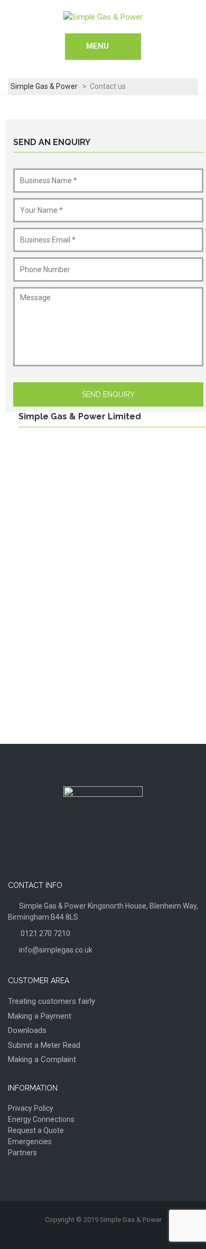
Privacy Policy (30, 1108)
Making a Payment (39, 1016)
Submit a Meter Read (44, 1045)
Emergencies (30, 1141)
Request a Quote (36, 1130)
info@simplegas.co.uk (87, 619)
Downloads (27, 1030)
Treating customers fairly (51, 1001)
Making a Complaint (42, 1059)
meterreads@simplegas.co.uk (100, 695)
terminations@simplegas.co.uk (102, 648)
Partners (22, 1152)
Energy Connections (41, 1119)
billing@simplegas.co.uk (89, 672)
